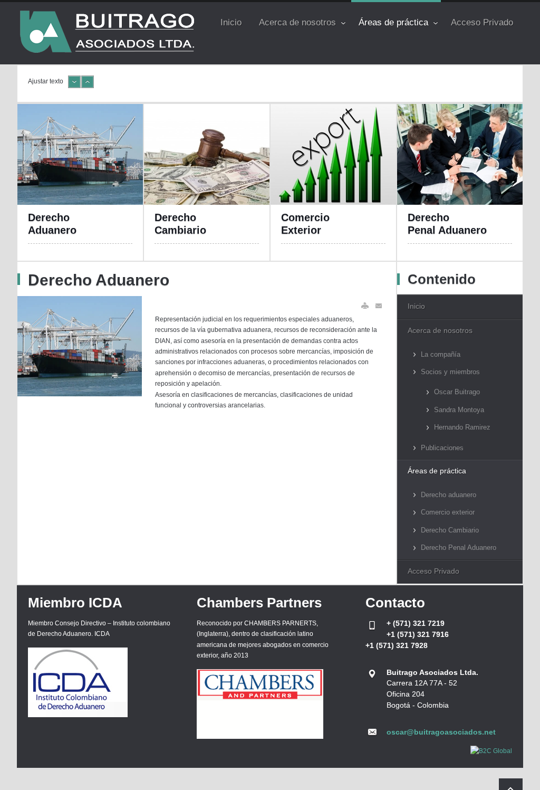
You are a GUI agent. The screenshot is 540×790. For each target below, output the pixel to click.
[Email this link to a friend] (379, 305)
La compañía (440, 354)
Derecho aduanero (448, 495)
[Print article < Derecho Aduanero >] (365, 305)
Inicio (416, 306)
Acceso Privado (433, 571)
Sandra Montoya (459, 410)
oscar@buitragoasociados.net (441, 732)
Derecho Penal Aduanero (458, 547)
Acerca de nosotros (440, 330)
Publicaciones (442, 448)
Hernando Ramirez (462, 427)
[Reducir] (74, 86)
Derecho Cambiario (450, 530)
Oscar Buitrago (457, 392)
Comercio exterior (448, 512)
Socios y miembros (450, 372)
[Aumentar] (87, 86)
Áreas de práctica (437, 471)
